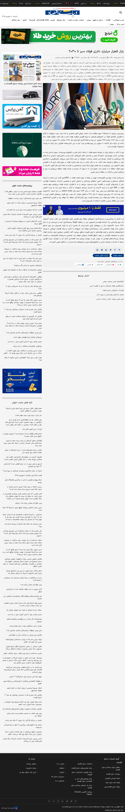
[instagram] (76, 801)
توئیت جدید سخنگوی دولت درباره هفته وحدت (25, 626)
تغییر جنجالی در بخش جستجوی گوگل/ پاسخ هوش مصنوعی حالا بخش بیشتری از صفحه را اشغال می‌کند (24, 647)
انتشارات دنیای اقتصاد (84, 764)
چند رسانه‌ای (15, 20)
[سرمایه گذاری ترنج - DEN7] (62, 36)
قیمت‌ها (32, 20)
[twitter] (110, 250)
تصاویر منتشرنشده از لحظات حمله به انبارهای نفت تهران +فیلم (22, 271)
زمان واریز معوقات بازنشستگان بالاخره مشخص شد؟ (24, 333)
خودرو (53, 20)
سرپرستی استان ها (57, 776)
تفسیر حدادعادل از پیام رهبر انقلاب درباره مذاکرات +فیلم (23, 653)
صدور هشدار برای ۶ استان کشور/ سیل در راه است (25, 342)
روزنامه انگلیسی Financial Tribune (83, 793)
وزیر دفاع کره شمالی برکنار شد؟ (31, 585)
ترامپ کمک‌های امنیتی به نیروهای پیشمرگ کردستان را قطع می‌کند (23, 222)
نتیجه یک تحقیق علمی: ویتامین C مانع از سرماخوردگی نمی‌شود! (23, 726)
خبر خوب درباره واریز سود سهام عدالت (28, 415)
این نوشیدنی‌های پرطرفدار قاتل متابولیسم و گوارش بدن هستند (22, 597)
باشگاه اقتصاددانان (42, 20)
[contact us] (54, 801)
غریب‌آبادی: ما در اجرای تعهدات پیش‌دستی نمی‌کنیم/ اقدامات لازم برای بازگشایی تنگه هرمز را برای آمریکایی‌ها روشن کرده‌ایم (23, 669)
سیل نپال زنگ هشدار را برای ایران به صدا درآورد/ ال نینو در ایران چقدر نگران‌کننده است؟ (22, 259)
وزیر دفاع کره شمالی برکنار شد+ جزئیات (28, 503)
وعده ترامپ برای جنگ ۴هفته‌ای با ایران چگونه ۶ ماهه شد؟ (23, 359)
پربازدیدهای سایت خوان (22, 185)
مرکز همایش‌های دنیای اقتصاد (81, 768)
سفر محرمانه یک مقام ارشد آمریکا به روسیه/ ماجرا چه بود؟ (23, 525)
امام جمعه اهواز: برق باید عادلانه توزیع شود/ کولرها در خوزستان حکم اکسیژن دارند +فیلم (23, 703)
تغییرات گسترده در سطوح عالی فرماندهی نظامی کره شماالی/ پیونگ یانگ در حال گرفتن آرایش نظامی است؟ (23, 458)
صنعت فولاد (117, 255)
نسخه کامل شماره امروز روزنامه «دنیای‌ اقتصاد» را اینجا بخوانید (23, 85)
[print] (97, 250)
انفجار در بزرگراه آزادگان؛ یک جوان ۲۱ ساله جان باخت (23, 235)
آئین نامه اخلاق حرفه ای (27, 772)
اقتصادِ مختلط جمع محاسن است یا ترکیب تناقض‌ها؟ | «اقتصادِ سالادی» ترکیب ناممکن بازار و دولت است (23, 192)
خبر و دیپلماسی (118, 20)
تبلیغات (61, 768)
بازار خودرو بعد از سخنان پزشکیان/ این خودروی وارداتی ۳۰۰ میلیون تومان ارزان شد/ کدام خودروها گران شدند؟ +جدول (22, 242)
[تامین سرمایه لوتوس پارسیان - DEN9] (22, 145)
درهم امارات (94, 3)
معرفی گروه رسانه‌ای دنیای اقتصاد (111, 768)
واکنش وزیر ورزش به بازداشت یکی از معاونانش (25, 635)
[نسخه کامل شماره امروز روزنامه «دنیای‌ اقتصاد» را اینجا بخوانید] (22, 67)
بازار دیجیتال (61, 20)
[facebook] (115, 250)
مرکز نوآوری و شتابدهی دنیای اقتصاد (82, 773)
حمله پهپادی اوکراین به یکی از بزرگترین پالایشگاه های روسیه (23, 481)
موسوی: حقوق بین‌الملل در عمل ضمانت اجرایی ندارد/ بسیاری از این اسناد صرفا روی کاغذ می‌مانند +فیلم (23, 733)
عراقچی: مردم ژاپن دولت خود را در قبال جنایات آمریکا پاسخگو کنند (23, 294)
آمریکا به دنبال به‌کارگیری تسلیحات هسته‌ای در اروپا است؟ (22, 471)
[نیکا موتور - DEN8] (22, 95)
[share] (58, 801)
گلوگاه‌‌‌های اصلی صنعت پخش (113, 281)
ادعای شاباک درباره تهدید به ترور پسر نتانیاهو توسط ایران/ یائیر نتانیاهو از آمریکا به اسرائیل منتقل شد (24, 572)
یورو (117, 3)
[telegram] (102, 250)
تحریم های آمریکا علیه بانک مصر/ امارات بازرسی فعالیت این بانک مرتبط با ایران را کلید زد (23, 604)
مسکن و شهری (98, 20)
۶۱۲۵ (115, 57)
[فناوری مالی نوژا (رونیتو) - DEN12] (22, 381)
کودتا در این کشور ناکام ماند (32, 429)
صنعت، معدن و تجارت (76, 20)
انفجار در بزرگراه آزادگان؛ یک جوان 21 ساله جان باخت (23, 720)
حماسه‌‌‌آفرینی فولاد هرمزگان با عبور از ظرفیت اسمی (106, 286)
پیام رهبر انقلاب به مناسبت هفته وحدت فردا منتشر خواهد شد (24, 714)
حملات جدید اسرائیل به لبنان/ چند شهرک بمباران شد (24, 610)
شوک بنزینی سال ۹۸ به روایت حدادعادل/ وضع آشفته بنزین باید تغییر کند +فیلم (24, 640)
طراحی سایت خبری (9, 808)
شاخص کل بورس (45, 3)
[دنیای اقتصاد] (62, 12)
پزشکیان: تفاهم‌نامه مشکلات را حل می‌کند (27, 346)
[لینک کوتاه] (119, 250)
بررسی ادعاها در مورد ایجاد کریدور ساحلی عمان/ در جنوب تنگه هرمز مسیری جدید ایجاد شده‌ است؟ (24, 488)
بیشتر (111, 24)
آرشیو (24, 20)
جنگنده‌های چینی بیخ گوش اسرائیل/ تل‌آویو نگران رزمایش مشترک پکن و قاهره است (24, 229)
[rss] (62, 801)
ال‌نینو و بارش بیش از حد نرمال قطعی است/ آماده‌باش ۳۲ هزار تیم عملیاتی (23, 465)
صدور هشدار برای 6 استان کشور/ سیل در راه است (25, 614)
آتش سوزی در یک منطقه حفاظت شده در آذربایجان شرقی (24, 590)
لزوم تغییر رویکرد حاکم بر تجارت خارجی (110, 299)
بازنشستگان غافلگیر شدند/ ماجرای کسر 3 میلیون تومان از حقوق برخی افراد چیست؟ (22, 435)
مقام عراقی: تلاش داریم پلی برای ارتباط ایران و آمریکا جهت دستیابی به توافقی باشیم (24, 409)
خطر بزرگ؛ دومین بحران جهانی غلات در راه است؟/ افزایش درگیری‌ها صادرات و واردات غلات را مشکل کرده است (23, 325)
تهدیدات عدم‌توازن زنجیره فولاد (113, 290)
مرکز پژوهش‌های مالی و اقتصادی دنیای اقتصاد (83, 780)
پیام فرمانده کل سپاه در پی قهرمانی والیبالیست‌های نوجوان (24, 620)
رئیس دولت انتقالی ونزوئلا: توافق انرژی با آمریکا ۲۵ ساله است (22, 509)
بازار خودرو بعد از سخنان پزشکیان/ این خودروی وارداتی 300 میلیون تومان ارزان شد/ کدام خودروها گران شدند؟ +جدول (22, 533)
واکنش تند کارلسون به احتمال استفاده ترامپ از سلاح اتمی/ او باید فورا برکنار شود (24, 317)
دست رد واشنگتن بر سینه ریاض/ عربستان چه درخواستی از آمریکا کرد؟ (23, 579)
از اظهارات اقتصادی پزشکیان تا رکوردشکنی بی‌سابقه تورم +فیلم (23, 682)
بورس (88, 20)
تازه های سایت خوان (22, 402)
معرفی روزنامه (31, 764)
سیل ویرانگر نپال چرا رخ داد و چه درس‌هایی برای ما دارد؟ (24, 287)
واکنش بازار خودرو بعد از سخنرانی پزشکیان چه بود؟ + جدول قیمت (23, 310)
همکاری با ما (59, 781)
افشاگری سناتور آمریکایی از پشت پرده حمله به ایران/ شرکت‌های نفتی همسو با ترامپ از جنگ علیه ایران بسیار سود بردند (23, 443)
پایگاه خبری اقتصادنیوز (112, 787)
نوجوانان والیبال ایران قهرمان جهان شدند (27, 337)
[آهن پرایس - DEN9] (22, 116)
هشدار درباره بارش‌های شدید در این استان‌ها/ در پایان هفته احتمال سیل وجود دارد (23, 451)
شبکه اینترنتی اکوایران (112, 778)
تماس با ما (60, 764)
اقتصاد (107, 20)
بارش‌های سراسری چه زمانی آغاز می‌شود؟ (28, 265)
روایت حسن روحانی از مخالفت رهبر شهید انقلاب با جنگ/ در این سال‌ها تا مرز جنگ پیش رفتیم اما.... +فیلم (23, 352)
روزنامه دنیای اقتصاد (113, 774)
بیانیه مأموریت (31, 768)
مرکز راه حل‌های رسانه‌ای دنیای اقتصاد (81, 786)
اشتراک (62, 772)
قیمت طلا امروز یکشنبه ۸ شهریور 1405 (28, 475)
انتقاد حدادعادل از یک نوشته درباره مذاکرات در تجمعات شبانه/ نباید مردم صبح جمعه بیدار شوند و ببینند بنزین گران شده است (23, 251)
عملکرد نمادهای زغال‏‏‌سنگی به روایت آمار (110, 295)
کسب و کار (120, 24)
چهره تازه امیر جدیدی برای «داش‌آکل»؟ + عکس (25, 677)
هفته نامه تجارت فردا (112, 782)
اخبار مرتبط (83, 276)
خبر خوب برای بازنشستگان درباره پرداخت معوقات (25, 198)
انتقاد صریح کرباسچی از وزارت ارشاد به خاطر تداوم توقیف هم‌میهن (24, 204)
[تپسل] (44, 206)
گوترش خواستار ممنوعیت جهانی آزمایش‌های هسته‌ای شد (22, 709)
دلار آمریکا (17, 3)
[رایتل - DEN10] (22, 171)
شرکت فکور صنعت (101, 255)
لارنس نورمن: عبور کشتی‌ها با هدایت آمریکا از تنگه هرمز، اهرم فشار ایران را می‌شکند (22, 215)
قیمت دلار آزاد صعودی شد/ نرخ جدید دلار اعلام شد (24, 210)
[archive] (49, 801)
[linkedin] (106, 250)
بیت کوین (72, 3)
